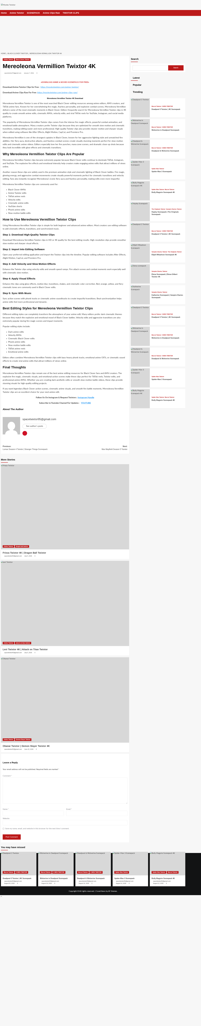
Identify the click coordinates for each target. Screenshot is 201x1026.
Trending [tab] (137, 92)
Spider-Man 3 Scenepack (162, 172)
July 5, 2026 (28, 556)
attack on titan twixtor (23, 643)
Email (69, 809)
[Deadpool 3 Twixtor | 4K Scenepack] (140, 100)
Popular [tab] (136, 85)
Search (135, 59)
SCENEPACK (33, 13)
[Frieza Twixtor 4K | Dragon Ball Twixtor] (65, 507)
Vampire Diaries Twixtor (174, 209)
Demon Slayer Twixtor (23, 739)
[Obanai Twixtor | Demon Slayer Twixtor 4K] (65, 700)
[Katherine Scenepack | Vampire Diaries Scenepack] (140, 290)
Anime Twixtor (17, 13)
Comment (7, 776)
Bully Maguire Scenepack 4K (163, 192)
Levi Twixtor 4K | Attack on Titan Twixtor (25, 649)
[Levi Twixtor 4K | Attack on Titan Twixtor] (65, 603)
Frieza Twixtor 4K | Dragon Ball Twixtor (24, 552)
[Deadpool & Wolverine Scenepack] (140, 144)
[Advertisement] (100, 33)
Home (4, 13)
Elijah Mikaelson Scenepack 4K (164, 255)
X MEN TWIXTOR (167, 106)
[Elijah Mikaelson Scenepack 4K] (140, 248)
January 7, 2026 (29, 73)
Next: (114, 447)
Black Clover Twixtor (23, 59)
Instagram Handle (86, 398)
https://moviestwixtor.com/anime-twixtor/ (60, 87)
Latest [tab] (136, 78)
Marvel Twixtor (156, 106)
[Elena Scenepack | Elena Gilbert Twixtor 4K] (140, 266)
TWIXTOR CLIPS (71, 13)
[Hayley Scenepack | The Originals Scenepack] (140, 204)
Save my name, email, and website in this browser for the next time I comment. (37, 829)
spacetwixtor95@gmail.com (12, 73)
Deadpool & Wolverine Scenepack (165, 151)
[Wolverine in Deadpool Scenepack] (140, 123)
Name (6, 809)
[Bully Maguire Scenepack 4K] (140, 186)
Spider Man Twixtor (158, 169)
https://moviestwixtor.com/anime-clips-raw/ (57, 93)
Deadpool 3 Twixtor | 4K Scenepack (166, 109)
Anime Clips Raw (51, 13)
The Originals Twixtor (158, 209)
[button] (183, 13)
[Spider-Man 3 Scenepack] (140, 165)
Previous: (25, 447)
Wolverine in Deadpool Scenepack (165, 130)
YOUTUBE (86, 403)
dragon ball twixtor (22, 546)
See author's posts (34, 426)
